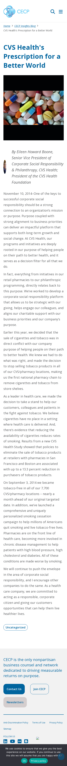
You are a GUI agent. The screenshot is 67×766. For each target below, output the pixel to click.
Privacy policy (38, 760)
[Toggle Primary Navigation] (61, 11)
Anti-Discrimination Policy (15, 722)
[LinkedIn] (5, 741)
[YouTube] (12, 741)
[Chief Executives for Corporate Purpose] (16, 12)
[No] (61, 756)
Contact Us (14, 689)
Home (6, 26)
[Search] (53, 11)
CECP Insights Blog (25, 26)
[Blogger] (26, 741)
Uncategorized (15, 627)
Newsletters (15, 702)
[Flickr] (19, 741)
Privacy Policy (56, 722)
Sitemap (7, 728)
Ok (24, 760)
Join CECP (40, 689)
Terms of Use (38, 722)
